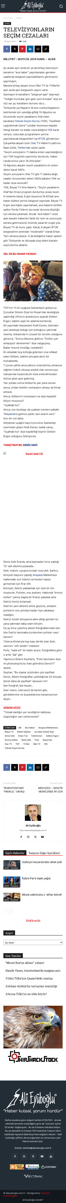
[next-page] (11, 911)
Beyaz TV (9, 731)
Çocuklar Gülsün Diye (44, 731)
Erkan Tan (23, 735)
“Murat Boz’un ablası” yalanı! (24, 963)
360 (19, 727)
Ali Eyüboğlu (33, 825)
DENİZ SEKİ (30, 445)
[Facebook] (6, 49)
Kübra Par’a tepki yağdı (36, 878)
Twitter (21, 147)
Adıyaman (10, 414)
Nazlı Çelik (26, 740)
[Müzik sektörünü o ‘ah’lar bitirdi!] (11, 897)
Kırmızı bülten (11, 740)
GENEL (19, 18)
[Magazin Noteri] (51, 1156)
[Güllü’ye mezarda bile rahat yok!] (11, 865)
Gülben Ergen (52, 735)
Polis (37, 740)
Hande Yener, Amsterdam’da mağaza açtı (32, 970)
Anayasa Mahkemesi (48, 727)
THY (17, 744)
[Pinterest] (22, 49)
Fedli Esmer (36, 735)
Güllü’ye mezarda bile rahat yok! (42, 862)
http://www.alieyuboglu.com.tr (33, 830)
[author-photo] (33, 820)
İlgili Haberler (14, 853)
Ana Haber (30, 727)
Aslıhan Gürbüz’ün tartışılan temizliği (31, 986)
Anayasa (38, 575)
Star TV (35, 143)
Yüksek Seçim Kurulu (27, 121)
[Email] (38, 49)
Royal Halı (47, 740)
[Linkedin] (30, 49)
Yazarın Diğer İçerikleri (44, 853)
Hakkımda (33, 920)
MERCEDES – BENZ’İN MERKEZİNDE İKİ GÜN (50, 790)
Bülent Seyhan (24, 731)
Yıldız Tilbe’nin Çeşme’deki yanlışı (29, 978)
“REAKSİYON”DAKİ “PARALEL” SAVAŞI (14, 790)
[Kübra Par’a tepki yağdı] (11, 881)
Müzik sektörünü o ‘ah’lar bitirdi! (42, 894)
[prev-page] (5, 911)
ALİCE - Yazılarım (11, 868)
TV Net (26, 744)
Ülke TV (36, 744)
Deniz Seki (10, 735)
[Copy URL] (45, 49)
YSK (49, 129)
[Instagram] (29, 837)
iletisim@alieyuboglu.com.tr (37, 1148)
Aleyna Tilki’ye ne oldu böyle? (26, 994)
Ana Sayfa (8, 18)
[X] (14, 49)
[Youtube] (44, 837)
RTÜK (41, 138)
